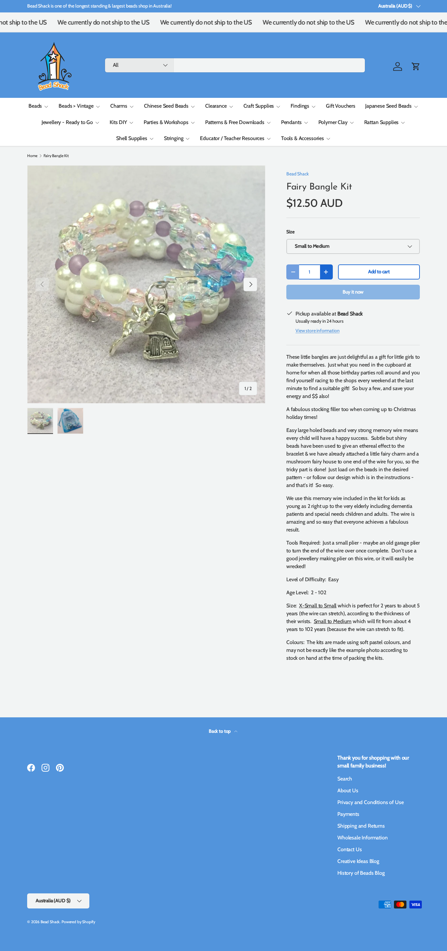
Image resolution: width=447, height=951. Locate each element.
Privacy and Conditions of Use (370, 802)
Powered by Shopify (78, 921)
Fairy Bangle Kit (56, 156)
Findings (300, 106)
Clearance (216, 106)
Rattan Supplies (381, 122)
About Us (347, 790)
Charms (118, 106)
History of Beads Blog (361, 873)
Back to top (220, 731)
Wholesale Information (362, 837)
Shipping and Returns (361, 826)
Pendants (291, 122)
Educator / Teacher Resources (232, 138)
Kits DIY (118, 122)
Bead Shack (297, 174)
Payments (348, 814)
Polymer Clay (333, 122)
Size (290, 232)
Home (32, 156)
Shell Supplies (131, 138)
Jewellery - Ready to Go (67, 122)
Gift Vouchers (340, 106)
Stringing (174, 138)
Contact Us (349, 849)
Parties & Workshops (166, 122)
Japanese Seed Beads (388, 106)
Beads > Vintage (76, 106)
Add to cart (379, 272)
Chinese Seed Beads (166, 106)
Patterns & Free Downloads (234, 122)
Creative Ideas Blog (358, 861)
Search (344, 779)
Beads (35, 106)
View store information (317, 330)
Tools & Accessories (302, 138)
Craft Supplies (258, 106)
